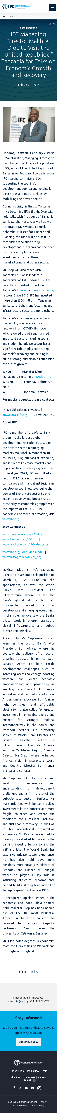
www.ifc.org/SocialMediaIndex (23, 552)
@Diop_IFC (43, 376)
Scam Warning (20, 1105)
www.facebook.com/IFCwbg (22, 534)
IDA (22, 1071)
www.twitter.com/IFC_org (20, 539)
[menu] (52, 7)
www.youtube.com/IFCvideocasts (25, 544)
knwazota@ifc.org (15, 415)
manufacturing (44, 290)
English (27, 1080)
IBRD (14, 1071)
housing (22, 290)
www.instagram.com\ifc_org (22, 557)
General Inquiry (37, 1105)
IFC (28, 1071)
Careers (42, 1077)
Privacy (43, 1102)
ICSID (44, 1071)
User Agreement (29, 1102)
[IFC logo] (17, 6)
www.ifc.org (10, 519)
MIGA (36, 1071)
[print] (49, 24)
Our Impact (29, 1077)
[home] (4, 16)
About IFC (16, 1077)
